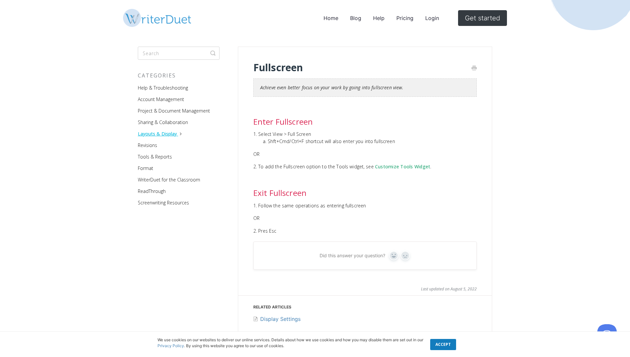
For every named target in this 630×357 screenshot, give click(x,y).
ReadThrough (152, 191)
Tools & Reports (155, 157)
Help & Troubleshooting (163, 88)
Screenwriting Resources (163, 203)
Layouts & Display (158, 134)
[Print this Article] (474, 68)
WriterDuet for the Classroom (169, 180)
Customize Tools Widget (402, 166)
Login (432, 18)
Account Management (161, 99)
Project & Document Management (174, 111)
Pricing (404, 18)
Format (145, 168)
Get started (482, 18)
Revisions (147, 145)
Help (379, 18)
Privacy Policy (171, 345)
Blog (355, 18)
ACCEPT (443, 344)
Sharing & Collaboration (163, 122)
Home (331, 18)
